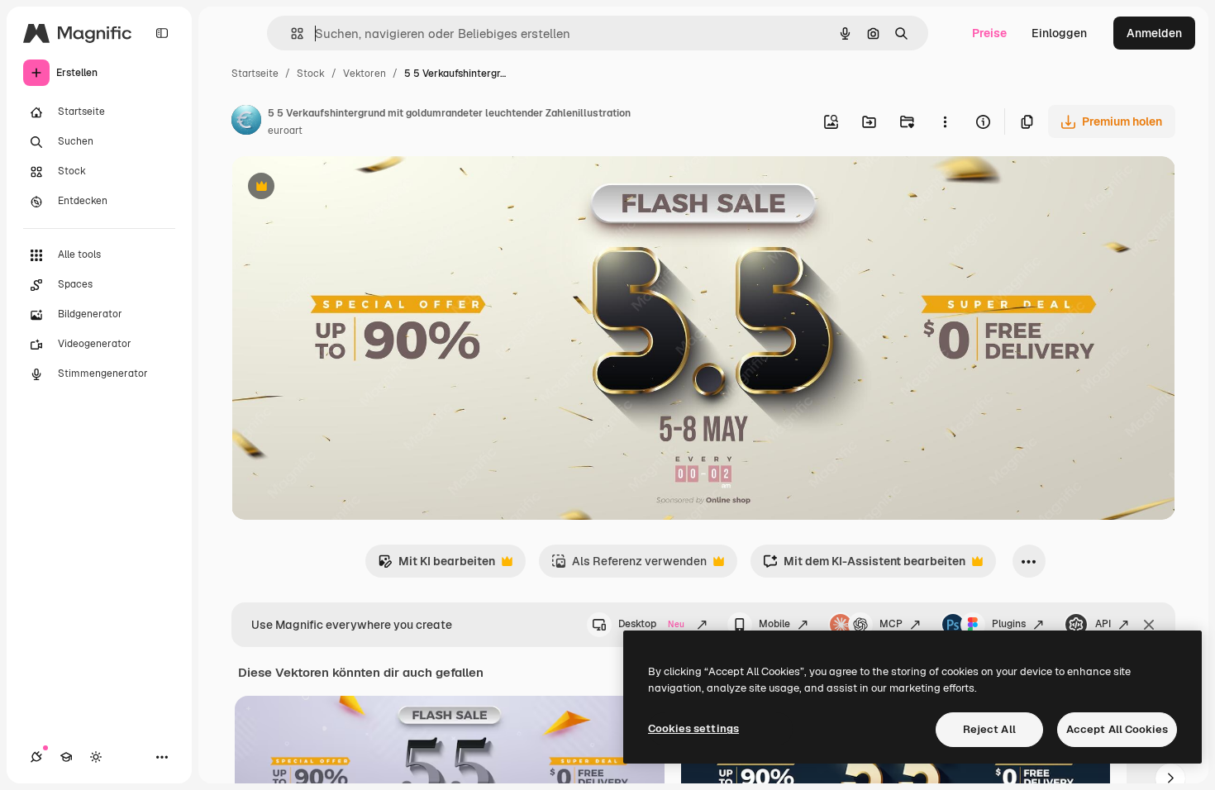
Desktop (651, 624)
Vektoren (364, 73)
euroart (285, 130)
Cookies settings (693, 728)
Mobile (774, 624)
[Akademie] (66, 757)
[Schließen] (1148, 624)
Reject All (989, 729)
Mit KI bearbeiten (436, 566)
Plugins (1009, 624)
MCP (891, 624)
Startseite (255, 73)
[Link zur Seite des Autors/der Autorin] (246, 122)
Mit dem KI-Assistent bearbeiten (864, 566)
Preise (989, 33)
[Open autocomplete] (290, 33)
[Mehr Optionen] (944, 121)
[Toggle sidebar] (162, 33)
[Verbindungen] (36, 757)
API (1103, 624)
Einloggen (1059, 33)
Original (337, 188)
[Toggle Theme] (96, 757)
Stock (311, 73)
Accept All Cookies (1117, 729)
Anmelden (1154, 33)
